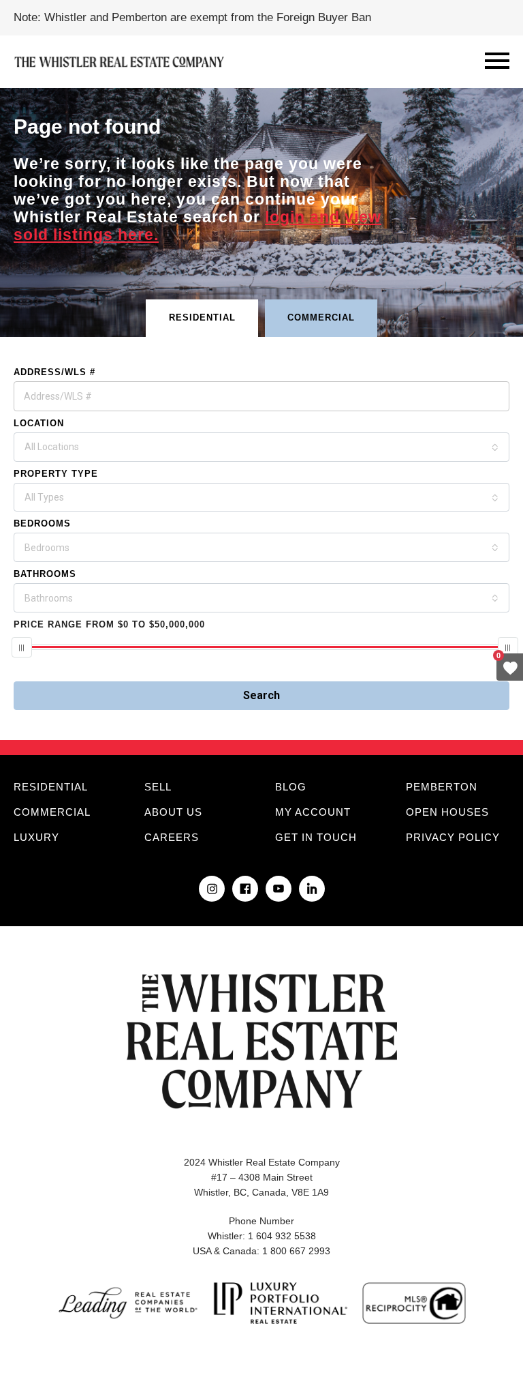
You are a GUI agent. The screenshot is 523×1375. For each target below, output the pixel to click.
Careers (171, 837)
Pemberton (441, 787)
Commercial (52, 812)
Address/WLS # (54, 372)
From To (109, 624)
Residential (51, 787)
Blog (290, 787)
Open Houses (447, 812)
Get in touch (316, 837)
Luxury (36, 837)
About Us (173, 812)
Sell (158, 787)
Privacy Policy (453, 837)
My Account (313, 812)
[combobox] (261, 447)
